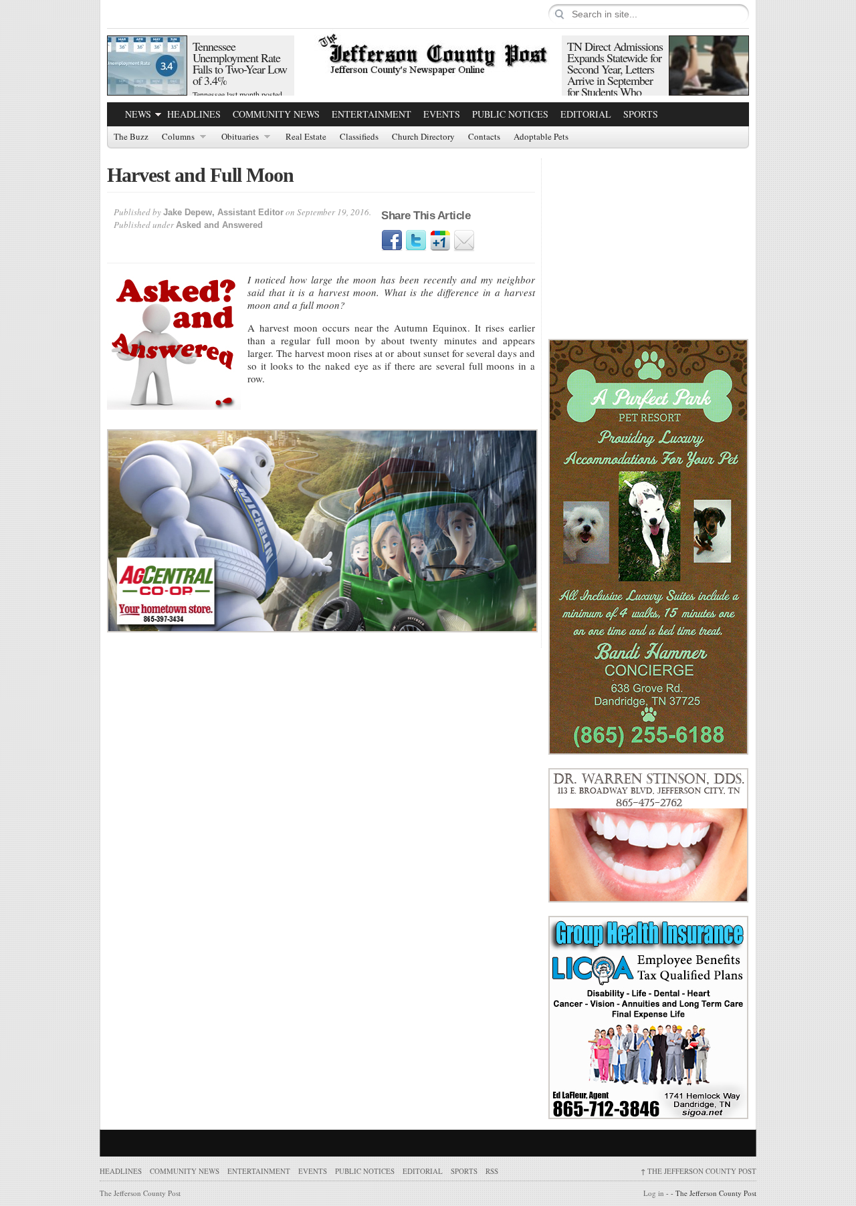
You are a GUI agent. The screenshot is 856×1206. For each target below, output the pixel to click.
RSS (492, 1171)
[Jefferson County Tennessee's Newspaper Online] (428, 52)
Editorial (585, 114)
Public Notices (510, 114)
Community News (276, 114)
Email (464, 240)
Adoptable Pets (541, 137)
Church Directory (423, 137)
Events (441, 114)
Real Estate (306, 137)
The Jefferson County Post (698, 1171)
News (138, 114)
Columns (178, 137)
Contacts (484, 137)
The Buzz (131, 137)
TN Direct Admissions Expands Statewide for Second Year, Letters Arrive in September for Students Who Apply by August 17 (615, 74)
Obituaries (240, 137)
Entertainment (371, 114)
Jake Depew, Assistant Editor (223, 212)
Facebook (392, 240)
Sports (640, 114)
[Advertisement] (648, 242)
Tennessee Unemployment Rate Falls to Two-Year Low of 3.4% (240, 63)
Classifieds (359, 137)
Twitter (416, 240)
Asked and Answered (219, 225)
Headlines (194, 114)
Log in (653, 1193)
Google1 (440, 240)
